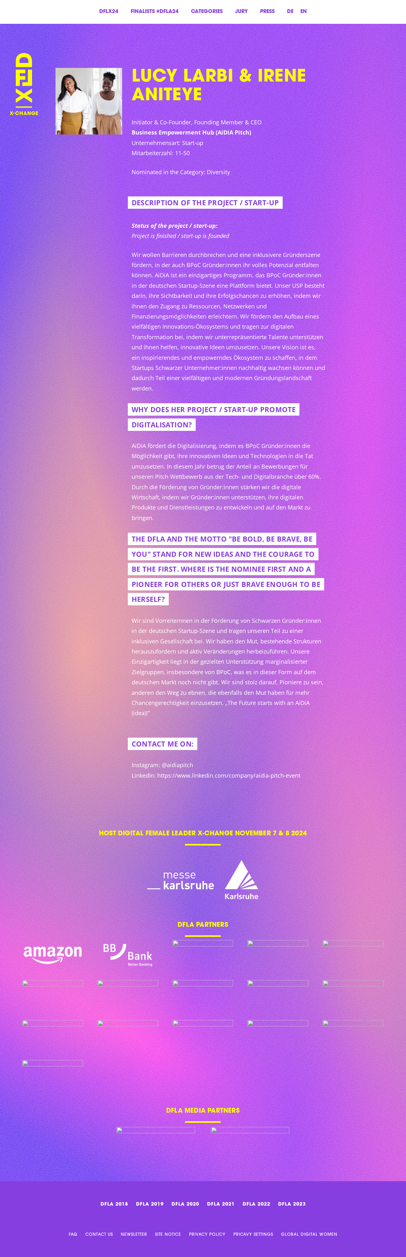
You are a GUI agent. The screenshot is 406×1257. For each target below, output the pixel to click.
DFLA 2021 (221, 1204)
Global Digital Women (309, 1235)
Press (267, 11)
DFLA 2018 (114, 1204)
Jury (241, 11)
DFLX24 (108, 11)
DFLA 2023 (292, 1204)
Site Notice (168, 1235)
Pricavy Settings (253, 1235)
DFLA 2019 (150, 1204)
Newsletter (134, 1235)
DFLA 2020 (185, 1204)
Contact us (99, 1235)
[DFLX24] (24, 70)
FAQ (73, 1235)
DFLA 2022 (256, 1204)
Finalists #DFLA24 (155, 11)
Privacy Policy (207, 1235)
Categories (207, 11)
